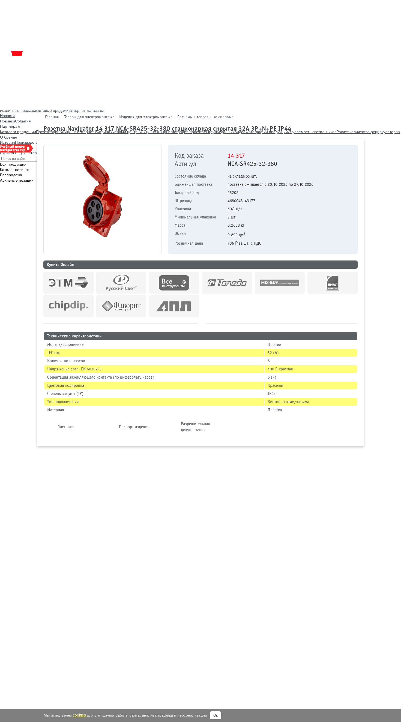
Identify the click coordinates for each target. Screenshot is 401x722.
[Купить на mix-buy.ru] (280, 283)
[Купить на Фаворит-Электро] (121, 306)
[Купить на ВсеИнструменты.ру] (174, 283)
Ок (215, 715)
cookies (79, 715)
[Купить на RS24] (121, 283)
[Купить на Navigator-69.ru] (174, 306)
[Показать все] (202, 322)
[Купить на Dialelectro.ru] (332, 283)
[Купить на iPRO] (68, 283)
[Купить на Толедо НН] (227, 283)
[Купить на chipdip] (68, 306)
